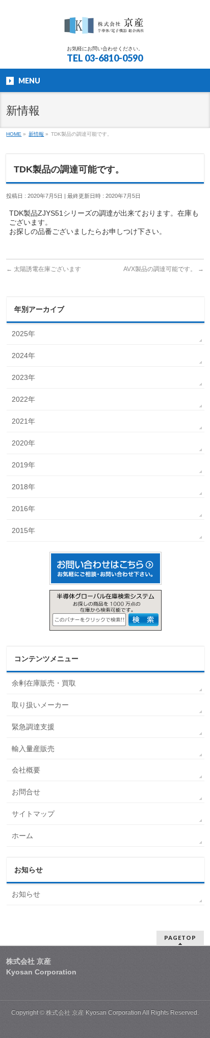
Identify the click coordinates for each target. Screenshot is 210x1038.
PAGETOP (180, 937)
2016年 (23, 509)
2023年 (23, 377)
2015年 (23, 530)
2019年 (23, 465)
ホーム (22, 836)
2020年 (23, 443)
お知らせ (26, 894)
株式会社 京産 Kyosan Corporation (94, 1012)
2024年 (23, 355)
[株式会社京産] (105, 28)
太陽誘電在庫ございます (43, 269)
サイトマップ (33, 814)
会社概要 (26, 770)
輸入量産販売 (33, 749)
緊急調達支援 (33, 727)
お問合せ (26, 792)
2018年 (23, 487)
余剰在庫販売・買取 (44, 683)
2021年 (23, 421)
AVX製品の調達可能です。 (163, 269)
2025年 (23, 334)
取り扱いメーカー (40, 705)
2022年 (23, 399)
